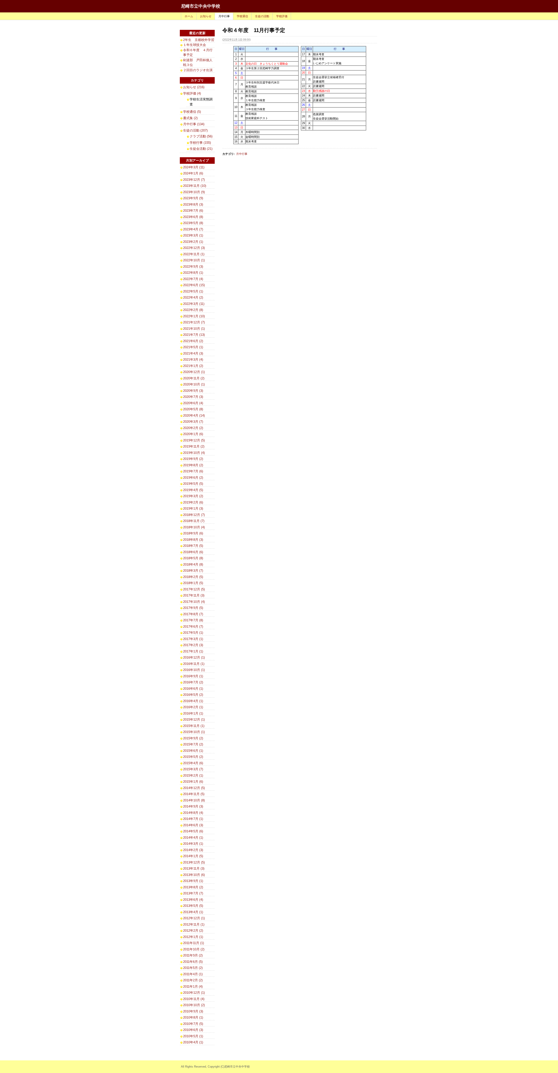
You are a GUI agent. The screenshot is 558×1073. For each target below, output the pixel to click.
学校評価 (282, 16)
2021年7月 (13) (194, 334)
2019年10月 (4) (194, 453)
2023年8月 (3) (193, 204)
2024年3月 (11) (193, 167)
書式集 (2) (190, 118)
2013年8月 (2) (193, 887)
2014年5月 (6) (193, 831)
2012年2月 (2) (193, 930)
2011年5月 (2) (193, 968)
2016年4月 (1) (193, 701)
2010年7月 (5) (193, 1024)
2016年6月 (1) (193, 688)
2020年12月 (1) (194, 372)
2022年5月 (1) (193, 291)
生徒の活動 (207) (195, 130)
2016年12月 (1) (194, 657)
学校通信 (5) (192, 111)
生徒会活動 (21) (201, 148)
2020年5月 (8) (193, 409)
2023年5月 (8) (193, 223)
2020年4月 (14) (194, 415)
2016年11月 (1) (193, 664)
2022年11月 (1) (193, 254)
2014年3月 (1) (193, 843)
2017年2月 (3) (193, 645)
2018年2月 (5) (193, 577)
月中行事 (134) (193, 124)
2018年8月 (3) (193, 539)
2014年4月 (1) (193, 837)
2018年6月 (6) (193, 552)
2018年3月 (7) (193, 570)
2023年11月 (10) (194, 186)
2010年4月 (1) (193, 1042)
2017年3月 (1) (193, 639)
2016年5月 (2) (193, 694)
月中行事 (224, 16)
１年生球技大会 (194, 45)
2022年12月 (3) (194, 248)
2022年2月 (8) (193, 310)
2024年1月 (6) (193, 173)
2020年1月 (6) (193, 434)
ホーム (189, 16)
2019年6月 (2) (193, 477)
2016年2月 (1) (193, 707)
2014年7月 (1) (193, 819)
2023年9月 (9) (193, 198)
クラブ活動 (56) (201, 136)
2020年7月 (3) (193, 397)
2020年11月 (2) (193, 378)
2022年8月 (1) (193, 272)
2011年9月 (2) (193, 955)
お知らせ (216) (193, 87)
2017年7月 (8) (193, 620)
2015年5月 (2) (193, 757)
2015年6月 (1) (193, 750)
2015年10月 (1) (194, 732)
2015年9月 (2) (193, 738)
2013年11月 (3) (193, 868)
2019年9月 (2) (193, 459)
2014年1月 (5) (193, 856)
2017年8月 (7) (193, 614)
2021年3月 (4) (193, 359)
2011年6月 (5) (193, 961)
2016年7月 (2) (193, 682)
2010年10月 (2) (194, 1005)
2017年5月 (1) (193, 632)
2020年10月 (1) (194, 384)
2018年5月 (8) (193, 558)
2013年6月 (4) (193, 899)
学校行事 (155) (200, 142)
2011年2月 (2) (193, 980)
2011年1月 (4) (193, 986)
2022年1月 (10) (194, 316)
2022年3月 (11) (193, 304)
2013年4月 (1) (193, 912)
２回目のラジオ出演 (198, 70)
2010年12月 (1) (194, 992)
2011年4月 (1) (193, 974)
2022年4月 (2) (193, 297)
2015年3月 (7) (193, 769)
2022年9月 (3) (193, 266)
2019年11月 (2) (193, 446)
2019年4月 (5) (193, 490)
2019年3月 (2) (193, 496)
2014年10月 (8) (194, 800)
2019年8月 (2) (193, 465)
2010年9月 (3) (193, 1011)
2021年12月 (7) (194, 322)
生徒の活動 (262, 16)
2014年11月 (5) (193, 794)
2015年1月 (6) (193, 781)
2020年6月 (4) (193, 403)
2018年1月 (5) (193, 583)
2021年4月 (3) (193, 353)
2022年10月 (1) (194, 260)
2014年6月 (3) (193, 825)
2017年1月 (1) (193, 651)
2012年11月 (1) (193, 924)
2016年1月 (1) (193, 713)
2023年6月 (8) (193, 217)
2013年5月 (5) (193, 905)
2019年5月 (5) (193, 483)
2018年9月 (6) (193, 533)
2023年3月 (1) (193, 235)
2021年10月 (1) (194, 328)
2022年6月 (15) (194, 285)
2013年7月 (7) (193, 893)
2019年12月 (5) (194, 440)
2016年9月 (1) (193, 676)
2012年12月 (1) (194, 918)
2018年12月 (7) (194, 515)
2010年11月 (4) (193, 999)
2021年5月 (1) (193, 347)
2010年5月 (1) (193, 1036)
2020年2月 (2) (193, 428)
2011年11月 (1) (193, 943)
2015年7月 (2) (193, 744)
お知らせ (205, 16)
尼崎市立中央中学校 (200, 6)
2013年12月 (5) (194, 862)
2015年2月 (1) (193, 775)
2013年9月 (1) (193, 881)
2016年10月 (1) (194, 670)
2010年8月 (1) (193, 1017)
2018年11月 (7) (193, 521)
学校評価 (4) (192, 93)
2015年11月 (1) (193, 726)
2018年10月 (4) (194, 527)
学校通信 (242, 16)
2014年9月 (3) (193, 806)
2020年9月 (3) (193, 390)
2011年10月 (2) (193, 949)
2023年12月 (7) (194, 179)
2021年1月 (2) (193, 366)
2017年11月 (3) (193, 595)
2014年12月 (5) (194, 788)
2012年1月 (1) (193, 937)
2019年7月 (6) (193, 471)
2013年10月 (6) (194, 875)
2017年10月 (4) (194, 601)
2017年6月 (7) (193, 626)
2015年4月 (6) (193, 763)
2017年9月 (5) (193, 608)
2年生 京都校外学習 (198, 40)
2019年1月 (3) (193, 508)
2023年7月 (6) (193, 210)
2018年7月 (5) (193, 545)
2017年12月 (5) (194, 589)
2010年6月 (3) (193, 1030)
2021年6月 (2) (193, 341)
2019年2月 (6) (193, 502)
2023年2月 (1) (193, 241)
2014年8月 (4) (193, 812)
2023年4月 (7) (193, 229)
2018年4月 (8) (193, 564)
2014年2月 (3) (193, 850)
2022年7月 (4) (193, 279)
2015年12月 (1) (194, 719)
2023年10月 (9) (194, 192)
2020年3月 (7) (193, 421)
